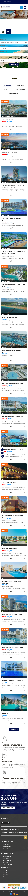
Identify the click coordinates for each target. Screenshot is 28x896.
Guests (2, 57)
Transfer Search (8, 31)
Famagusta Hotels (7, 846)
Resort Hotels (20, 85)
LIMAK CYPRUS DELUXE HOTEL (9, 318)
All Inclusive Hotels (20, 89)
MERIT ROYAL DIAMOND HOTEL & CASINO (12, 647)
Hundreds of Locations (12, 745)
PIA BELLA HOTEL (6, 713)
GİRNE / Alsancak (6, 545)
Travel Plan (7, 762)
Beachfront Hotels (14, 93)
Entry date (3, 45)
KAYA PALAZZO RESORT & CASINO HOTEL (12, 416)
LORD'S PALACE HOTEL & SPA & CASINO (12, 449)
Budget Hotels (7, 89)
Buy (11, 129)
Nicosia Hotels (6, 850)
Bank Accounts (6, 874)
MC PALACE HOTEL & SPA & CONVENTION (12, 680)
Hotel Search (3, 31)
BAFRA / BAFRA (6, 215)
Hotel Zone (3, 39)
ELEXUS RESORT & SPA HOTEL (9, 153)
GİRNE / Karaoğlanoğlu (8, 413)
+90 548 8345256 (6, 2)
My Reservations (14, 885)
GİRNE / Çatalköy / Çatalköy (9, 116)
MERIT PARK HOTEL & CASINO (9, 548)
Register (25, 837)
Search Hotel (14, 64)
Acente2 (23, 891)
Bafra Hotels (5, 848)
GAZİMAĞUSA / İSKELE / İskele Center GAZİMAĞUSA (13, 182)
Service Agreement (7, 870)
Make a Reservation (8, 807)
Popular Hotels (7, 85)
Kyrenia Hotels (6, 844)
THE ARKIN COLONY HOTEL (9, 482)
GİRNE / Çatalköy (6, 149)
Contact (4, 876)
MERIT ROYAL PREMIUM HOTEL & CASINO (12, 614)
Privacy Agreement (7, 872)
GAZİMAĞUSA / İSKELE (7, 347)
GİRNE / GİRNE (6, 446)
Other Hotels (14, 729)
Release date (3, 51)
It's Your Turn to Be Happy (13, 778)
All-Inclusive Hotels (7, 856)
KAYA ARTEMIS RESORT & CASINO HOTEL (12, 383)
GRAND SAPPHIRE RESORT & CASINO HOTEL (13, 186)
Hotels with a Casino (7, 864)
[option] (14, 14)
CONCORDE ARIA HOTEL (8, 120)
